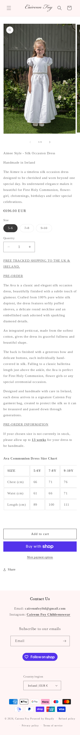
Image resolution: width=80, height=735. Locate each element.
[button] (9, 8)
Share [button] (12, 569)
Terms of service (53, 725)
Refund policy (67, 718)
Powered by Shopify (42, 718)
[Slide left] (30, 142)
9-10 (46, 229)
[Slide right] (50, 142)
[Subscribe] (65, 641)
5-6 (10, 228)
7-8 (29, 229)
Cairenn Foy (22, 718)
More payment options (40, 557)
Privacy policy (30, 725)
